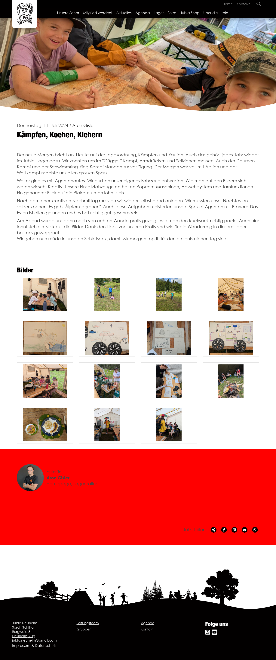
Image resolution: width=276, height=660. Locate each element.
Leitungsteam (88, 623)
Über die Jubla (215, 13)
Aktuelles (123, 13)
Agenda (142, 13)
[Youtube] (214, 632)
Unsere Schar (68, 13)
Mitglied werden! (97, 13)
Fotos (172, 13)
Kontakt (243, 4)
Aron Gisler (83, 125)
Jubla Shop (189, 13)
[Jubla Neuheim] (24, 14)
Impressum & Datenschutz (34, 645)
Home (227, 4)
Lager (159, 13)
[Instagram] (207, 632)
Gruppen (84, 629)
